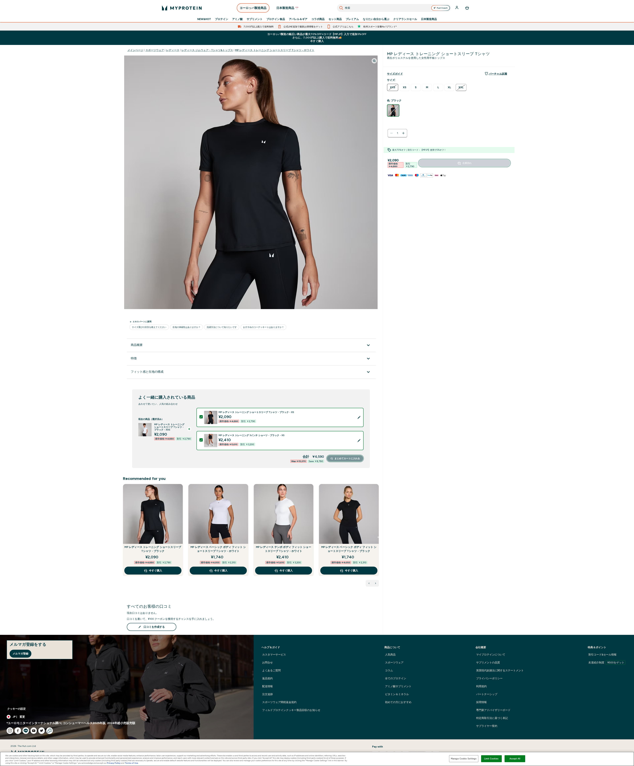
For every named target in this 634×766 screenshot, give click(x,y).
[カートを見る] (467, 8)
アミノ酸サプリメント (398, 686)
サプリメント (255, 19)
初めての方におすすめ (398, 702)
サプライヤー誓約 (486, 726)
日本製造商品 (429, 19)
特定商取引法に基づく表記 (492, 718)
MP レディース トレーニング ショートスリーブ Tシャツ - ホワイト (274, 50)
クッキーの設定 (16, 708)
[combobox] (394, 8)
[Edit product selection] (359, 417)
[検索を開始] (341, 8)
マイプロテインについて (490, 654)
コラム (389, 670)
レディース (172, 50)
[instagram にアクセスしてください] (10, 730)
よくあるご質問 (271, 670)
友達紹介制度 (606, 662)
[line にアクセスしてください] (25, 730)
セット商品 (335, 19)
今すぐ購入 (155, 570)
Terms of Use (131, 763)
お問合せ (267, 662)
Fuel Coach (442, 8)
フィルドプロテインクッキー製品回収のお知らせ (291, 710)
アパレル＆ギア (298, 19)
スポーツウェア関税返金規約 (279, 702)
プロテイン (221, 19)
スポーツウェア (154, 50)
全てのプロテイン (395, 678)
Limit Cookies (491, 758)
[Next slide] (378, 537)
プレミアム (352, 19)
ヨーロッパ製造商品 (253, 8)
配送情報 (267, 686)
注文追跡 (267, 694)
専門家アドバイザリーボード (493, 710)
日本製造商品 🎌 (287, 8)
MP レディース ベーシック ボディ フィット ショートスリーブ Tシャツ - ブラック (349, 549)
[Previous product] (369, 583)
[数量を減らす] (391, 133)
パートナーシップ (486, 694)
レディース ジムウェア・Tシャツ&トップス (207, 50)
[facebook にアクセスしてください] (18, 730)
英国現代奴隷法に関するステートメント (500, 670)
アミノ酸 (237, 19)
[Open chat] (49, 730)
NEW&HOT (204, 19)
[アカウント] (457, 8)
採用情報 (481, 702)
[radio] (392, 87)
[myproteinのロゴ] (182, 8)
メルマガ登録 (20, 653)
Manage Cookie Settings (463, 758)
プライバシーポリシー (489, 678)
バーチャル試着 (498, 73)
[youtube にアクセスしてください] (33, 730)
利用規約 (481, 686)
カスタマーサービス (274, 654)
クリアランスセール (405, 19)
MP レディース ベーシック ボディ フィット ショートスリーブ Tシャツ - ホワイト (218, 549)
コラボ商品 (318, 19)
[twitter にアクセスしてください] (41, 730)
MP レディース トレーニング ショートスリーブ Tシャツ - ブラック (152, 549)
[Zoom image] (374, 60)
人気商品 (390, 654)
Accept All (515, 758)
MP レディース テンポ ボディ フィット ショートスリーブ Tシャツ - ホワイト (283, 549)
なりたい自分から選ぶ (376, 19)
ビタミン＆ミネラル (397, 694)
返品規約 (267, 678)
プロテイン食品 (275, 19)
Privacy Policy (114, 763)
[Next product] (375, 583)
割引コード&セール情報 (602, 654)
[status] (397, 133)
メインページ (135, 50)
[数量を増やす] (403, 133)
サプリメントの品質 (488, 662)
